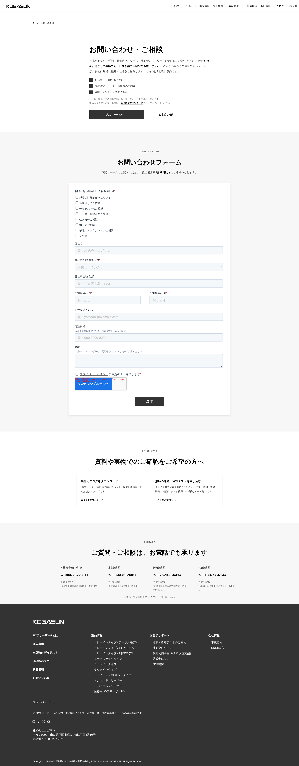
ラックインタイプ (105, 669)
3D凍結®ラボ (41, 660)
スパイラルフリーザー (108, 686)
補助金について (162, 647)
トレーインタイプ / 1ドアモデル (114, 647)
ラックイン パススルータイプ (112, 675)
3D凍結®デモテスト (45, 652)
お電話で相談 (166, 114)
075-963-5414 (169, 575)
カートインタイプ (105, 664)
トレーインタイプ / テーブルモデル (116, 642)
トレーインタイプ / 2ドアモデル (114, 653)
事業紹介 (216, 642)
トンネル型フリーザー (108, 680)
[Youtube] (48, 721)
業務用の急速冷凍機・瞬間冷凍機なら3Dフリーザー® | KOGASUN (88, 761)
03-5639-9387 (124, 575)
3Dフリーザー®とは (184, 6)
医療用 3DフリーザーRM (109, 691)
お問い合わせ (41, 678)
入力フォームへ (116, 114)
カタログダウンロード (132, 103)
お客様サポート (235, 6)
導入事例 (218, 6)
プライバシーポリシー (47, 702)
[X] (43, 721)
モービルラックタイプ (108, 658)
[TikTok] (38, 721)
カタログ (279, 6)
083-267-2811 (77, 575)
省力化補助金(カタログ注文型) (172, 653)
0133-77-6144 (214, 575)
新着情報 (252, 6)
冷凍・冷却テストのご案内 (169, 642)
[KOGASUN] (18, 6)
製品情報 (204, 6)
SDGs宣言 (217, 647)
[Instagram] (33, 721)
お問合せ (292, 6)
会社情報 (266, 6)
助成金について (162, 658)
